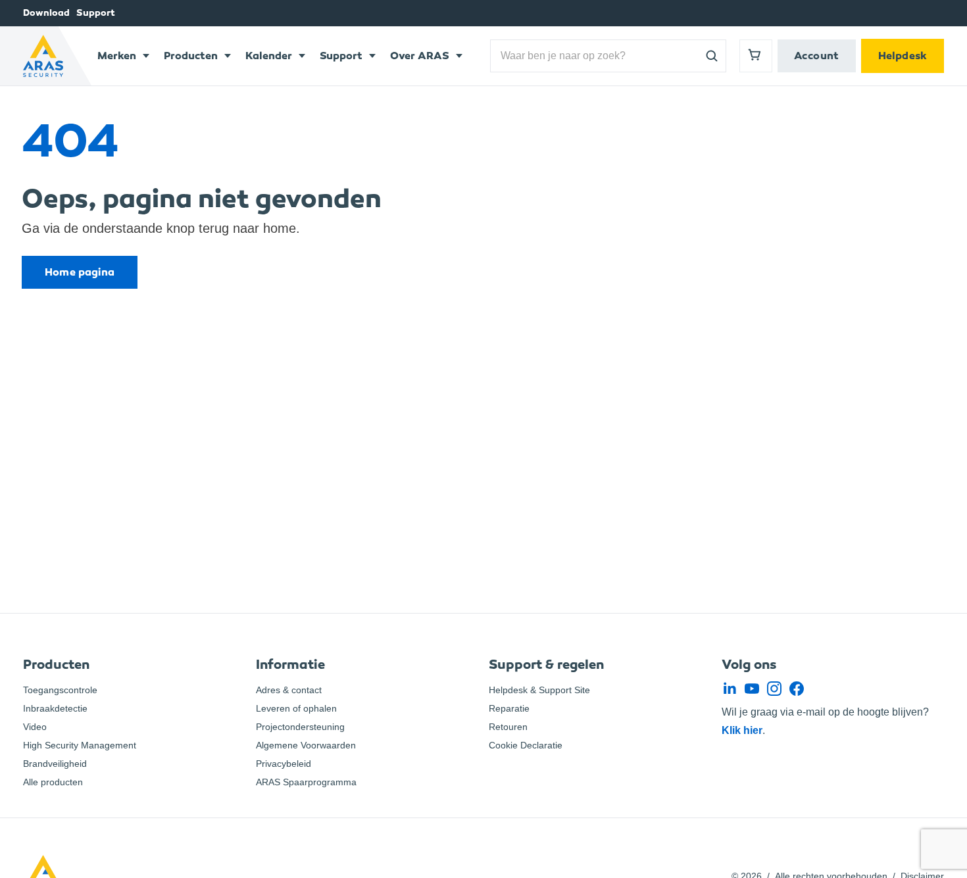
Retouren (508, 726)
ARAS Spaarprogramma (306, 782)
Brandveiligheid (55, 763)
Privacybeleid (283, 763)
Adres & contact (289, 690)
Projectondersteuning (300, 726)
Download (46, 12)
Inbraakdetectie (55, 708)
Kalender (268, 55)
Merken (116, 55)
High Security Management (79, 745)
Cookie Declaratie (525, 745)
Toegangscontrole (60, 690)
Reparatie (509, 708)
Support (95, 12)
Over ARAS (419, 55)
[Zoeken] (711, 55)
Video (35, 726)
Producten (191, 55)
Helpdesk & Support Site (539, 690)
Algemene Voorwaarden (306, 745)
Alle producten (53, 782)
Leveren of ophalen (296, 708)
